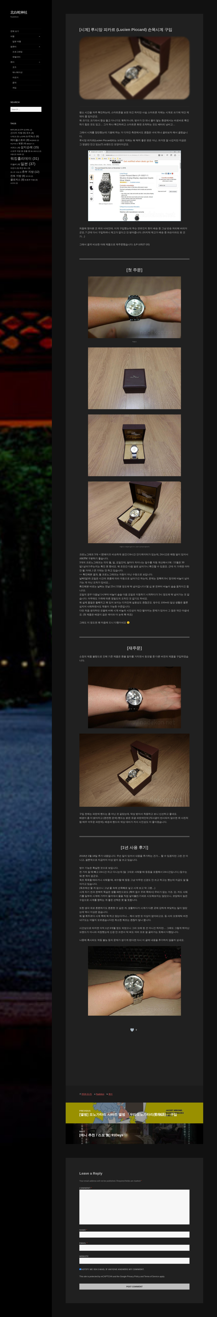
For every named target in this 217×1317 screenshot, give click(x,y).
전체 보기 (14, 31)
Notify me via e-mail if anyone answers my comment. (112, 1269)
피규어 (14, 183)
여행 (12, 36)
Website (83, 1256)
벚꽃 (22, 143)
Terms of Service (151, 1276)
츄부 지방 (30, 171)
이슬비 (15, 164)
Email (83, 1243)
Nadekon (100, 1094)
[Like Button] (132, 1030)
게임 (14, 88)
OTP (23, 130)
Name (83, 1230)
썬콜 (27, 151)
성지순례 (30, 147)
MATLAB (14, 130)
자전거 (15, 77)
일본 (28, 164)
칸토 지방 (17, 175)
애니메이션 (17, 72)
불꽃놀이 (30, 143)
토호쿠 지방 (31, 180)
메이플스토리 (19, 140)
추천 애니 (24, 168)
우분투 (20, 154)
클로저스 (17, 179)
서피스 (15, 147)
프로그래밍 (17, 52)
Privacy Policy (133, 1276)
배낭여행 (14, 143)
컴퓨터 (13, 47)
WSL (29, 130)
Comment (85, 1188)
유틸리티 (16, 57)
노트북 (23, 136)
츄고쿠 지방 (15, 172)
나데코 (14, 136)
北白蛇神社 (18, 12)
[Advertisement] (134, 1056)
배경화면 (34, 140)
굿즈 (14, 67)
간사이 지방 (18, 133)
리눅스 (33, 136)
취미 (12, 62)
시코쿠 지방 (16, 151)
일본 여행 (16, 41)
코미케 (29, 176)
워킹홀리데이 (24, 158)
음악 (14, 83)
